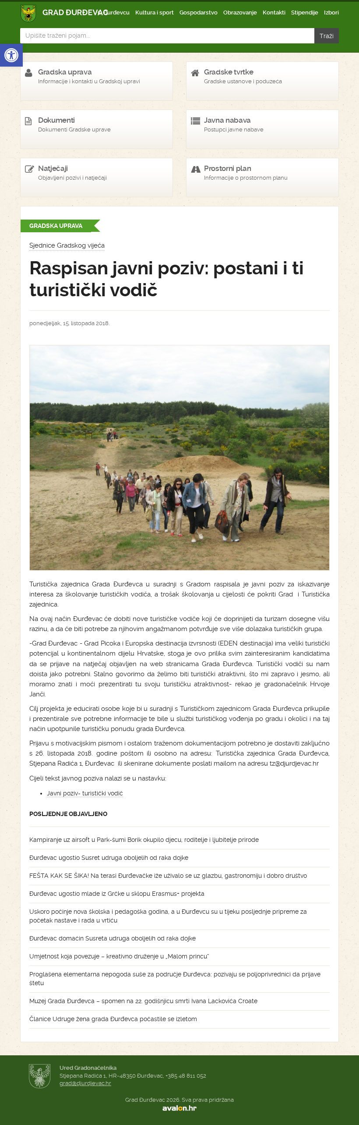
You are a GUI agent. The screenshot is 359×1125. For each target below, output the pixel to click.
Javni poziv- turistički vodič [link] (85, 793)
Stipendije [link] (304, 12)
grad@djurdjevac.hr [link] (85, 1083)
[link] (11, 55)
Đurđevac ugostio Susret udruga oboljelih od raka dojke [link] (108, 857)
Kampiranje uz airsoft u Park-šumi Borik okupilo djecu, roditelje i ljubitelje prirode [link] (144, 839)
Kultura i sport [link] (154, 12)
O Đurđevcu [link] (114, 12)
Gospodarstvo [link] (199, 12)
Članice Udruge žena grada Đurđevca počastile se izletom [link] (113, 1018)
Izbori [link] (331, 12)
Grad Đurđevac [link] (64, 13)
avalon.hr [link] (179, 1108)
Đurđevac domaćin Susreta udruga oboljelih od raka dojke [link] (112, 938)
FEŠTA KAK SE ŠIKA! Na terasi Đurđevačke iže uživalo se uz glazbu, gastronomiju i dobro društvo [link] (168, 875)
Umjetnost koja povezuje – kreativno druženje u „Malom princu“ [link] (119, 956)
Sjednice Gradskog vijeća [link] (67, 245)
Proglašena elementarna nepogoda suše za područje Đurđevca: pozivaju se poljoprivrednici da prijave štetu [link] (174, 979)
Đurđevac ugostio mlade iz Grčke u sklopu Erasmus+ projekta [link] (116, 893)
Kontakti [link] (274, 12)
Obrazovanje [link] (240, 12)
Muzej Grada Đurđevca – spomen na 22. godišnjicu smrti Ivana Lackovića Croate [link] (143, 1000)
